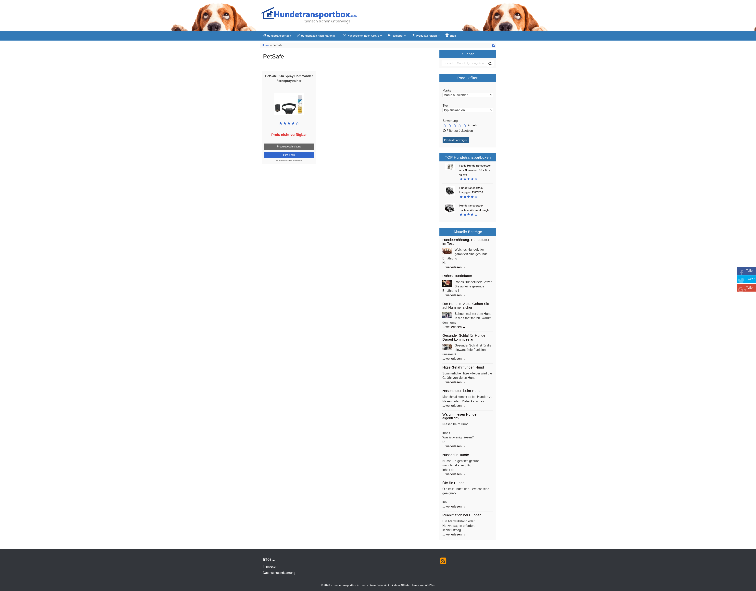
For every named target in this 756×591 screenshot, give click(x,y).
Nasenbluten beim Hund (461, 391)
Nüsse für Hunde (455, 455)
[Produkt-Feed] (443, 560)
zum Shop (289, 154)
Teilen (750, 270)
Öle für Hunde (453, 483)
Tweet (750, 279)
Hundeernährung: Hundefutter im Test (465, 241)
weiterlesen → (456, 267)
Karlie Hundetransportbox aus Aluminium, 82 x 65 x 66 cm (475, 170)
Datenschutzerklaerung (279, 572)
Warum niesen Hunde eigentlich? (459, 416)
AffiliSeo (430, 585)
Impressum (270, 566)
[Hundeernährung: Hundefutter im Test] (447, 251)
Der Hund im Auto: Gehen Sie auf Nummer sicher (465, 305)
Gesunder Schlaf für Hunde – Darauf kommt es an (465, 337)
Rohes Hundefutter (457, 276)
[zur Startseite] (309, 16)
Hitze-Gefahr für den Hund (463, 367)
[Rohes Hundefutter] (447, 283)
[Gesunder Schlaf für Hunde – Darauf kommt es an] (447, 346)
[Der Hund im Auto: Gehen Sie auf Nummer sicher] (447, 315)
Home (266, 45)
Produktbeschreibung (289, 146)
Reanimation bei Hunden (461, 515)
